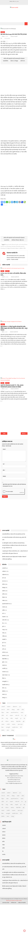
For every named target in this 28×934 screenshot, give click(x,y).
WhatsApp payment (20, 246)
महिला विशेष (4, 659)
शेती (3, 688)
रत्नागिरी (3, 668)
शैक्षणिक (3, 691)
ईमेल (4, 470)
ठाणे (3, 613)
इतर (3, 578)
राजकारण (4, 671)
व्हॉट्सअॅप (17, 248)
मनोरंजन (3, 652)
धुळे (3, 626)
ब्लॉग (3, 649)
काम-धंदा (4, 581)
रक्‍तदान (3, 665)
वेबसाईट (4, 476)
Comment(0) (7, 38)
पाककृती (3, 639)
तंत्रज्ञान (2, 32)
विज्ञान (3, 678)
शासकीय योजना (5, 684)
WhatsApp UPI (4, 248)
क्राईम (3, 591)
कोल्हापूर (3, 587)
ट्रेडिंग (3, 610)
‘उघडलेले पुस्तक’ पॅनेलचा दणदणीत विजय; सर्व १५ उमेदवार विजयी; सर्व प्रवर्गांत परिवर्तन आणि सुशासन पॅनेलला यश (14, 552)
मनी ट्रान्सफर (12, 248)
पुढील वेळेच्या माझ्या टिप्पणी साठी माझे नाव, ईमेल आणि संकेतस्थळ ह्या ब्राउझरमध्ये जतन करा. (14, 485)
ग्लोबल (3, 600)
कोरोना (3, 584)
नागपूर (3, 629)
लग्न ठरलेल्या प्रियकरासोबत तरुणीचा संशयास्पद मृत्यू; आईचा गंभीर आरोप (14, 538)
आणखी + (4, 854)
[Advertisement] (14, 79)
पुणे (2, 642)
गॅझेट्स (2, 271)
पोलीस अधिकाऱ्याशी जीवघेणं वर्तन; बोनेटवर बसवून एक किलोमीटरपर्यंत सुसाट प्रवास (5, 433)
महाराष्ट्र (3, 655)
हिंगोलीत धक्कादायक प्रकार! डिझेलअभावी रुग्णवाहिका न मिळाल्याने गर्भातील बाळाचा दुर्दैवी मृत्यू (14, 558)
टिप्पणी (4, 449)
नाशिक (3, 636)
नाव (4, 464)
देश (2, 623)
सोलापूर (3, 697)
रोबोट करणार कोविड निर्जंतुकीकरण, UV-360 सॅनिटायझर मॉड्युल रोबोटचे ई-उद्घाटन (24, 433)
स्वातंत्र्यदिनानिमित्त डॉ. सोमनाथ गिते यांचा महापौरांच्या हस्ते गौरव (13, 534)
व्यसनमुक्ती (4, 681)
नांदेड (3, 633)
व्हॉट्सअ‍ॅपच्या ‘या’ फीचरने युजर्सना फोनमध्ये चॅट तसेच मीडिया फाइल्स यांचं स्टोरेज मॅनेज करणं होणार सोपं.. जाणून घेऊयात (14, 328)
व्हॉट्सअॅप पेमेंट (23, 248)
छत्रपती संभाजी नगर (6, 603)
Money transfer (8, 244)
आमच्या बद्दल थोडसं (5, 902)
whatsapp (13, 246)
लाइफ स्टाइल (4, 675)
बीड (3, 646)
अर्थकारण (4, 571)
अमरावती (4, 568)
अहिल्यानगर (4, 574)
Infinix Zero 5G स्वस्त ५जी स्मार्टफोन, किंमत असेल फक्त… (13, 274)
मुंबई (3, 662)
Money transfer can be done (18, 244)
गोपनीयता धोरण (13, 902)
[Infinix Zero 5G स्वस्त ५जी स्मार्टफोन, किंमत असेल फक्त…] (14, 268)
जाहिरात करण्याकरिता (22, 902)
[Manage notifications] (24, 930)
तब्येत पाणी (4, 620)
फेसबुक (8, 248)
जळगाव (3, 607)
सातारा (3, 694)
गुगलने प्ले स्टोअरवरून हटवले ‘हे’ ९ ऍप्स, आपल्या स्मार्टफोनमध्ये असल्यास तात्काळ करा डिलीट (12, 386)
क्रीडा (3, 594)
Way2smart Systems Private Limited (14, 900)
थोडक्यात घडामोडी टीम (12, 253)
